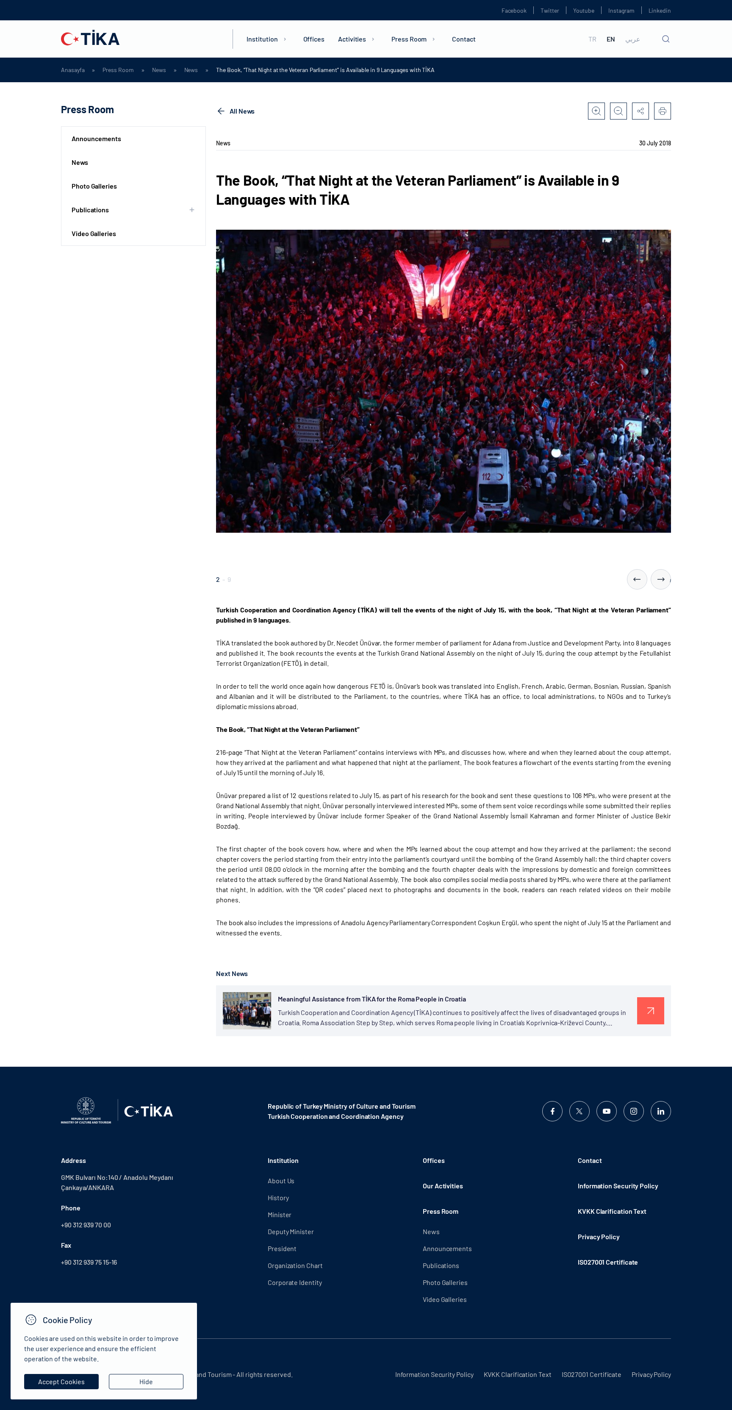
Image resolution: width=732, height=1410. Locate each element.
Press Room (409, 39)
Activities (352, 39)
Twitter (550, 10)
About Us (281, 1180)
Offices (313, 39)
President (282, 1248)
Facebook (514, 10)
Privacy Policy (599, 1236)
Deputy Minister (291, 1231)
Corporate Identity (295, 1282)
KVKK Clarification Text (612, 1211)
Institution (262, 39)
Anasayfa (72, 70)
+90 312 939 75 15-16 (89, 1262)
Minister (279, 1214)
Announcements (96, 138)
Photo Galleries (94, 186)
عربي (632, 39)
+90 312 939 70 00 (86, 1225)
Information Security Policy (618, 1186)
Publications (441, 1265)
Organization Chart (295, 1265)
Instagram (621, 10)
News (159, 70)
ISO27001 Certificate (608, 1262)
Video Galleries (94, 233)
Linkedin (660, 10)
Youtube (584, 10)
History (278, 1197)
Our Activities (443, 1186)
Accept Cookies (61, 1381)
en (611, 39)
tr (592, 39)
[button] (637, 579)
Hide (146, 1381)
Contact (463, 39)
